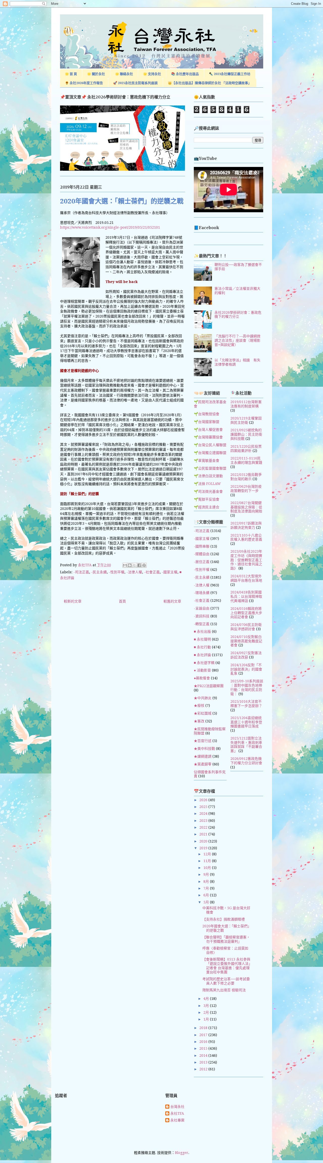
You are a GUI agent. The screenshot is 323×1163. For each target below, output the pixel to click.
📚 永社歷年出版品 (185, 74)
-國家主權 (169, 572)
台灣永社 (177, 1107)
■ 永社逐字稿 (204, 663)
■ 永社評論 (202, 655)
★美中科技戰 (204, 749)
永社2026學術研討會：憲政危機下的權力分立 (237, 314)
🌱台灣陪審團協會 (208, 437)
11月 (207, 861)
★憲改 (199, 721)
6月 (206, 895)
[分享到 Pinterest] (144, 565)
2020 (203, 841)
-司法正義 (81, 572)
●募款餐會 (202, 678)
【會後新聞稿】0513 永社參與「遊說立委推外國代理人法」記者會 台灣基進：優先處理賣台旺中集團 (226, 965)
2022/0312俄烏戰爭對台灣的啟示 (246, 477)
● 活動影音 (202, 670)
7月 (206, 888)
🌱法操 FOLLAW (207, 484)
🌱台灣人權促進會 (208, 430)
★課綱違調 (202, 756)
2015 (203, 1048)
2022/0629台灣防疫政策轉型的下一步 (246, 488)
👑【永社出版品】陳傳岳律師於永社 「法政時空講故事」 (209, 83)
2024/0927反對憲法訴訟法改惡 (246, 655)
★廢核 (199, 705)
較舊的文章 (172, 601)
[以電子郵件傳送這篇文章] (124, 565)
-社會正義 (152, 572)
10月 (207, 868)
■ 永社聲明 (202, 639)
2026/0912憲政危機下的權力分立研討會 (246, 761)
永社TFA (177, 1113)
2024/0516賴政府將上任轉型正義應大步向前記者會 (246, 613)
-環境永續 (201, 593)
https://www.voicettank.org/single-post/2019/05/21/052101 (110, 227)
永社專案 (177, 1120)
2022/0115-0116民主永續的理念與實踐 (246, 460)
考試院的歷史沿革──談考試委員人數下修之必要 (226, 981)
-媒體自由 (201, 554)
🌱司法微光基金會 (208, 491)
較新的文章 (73, 601)
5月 (206, 902)
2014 (203, 1055)
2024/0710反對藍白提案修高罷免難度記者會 (246, 641)
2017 (203, 1035)
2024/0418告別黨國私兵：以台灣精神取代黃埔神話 (246, 596)
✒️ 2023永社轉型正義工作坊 (229, 74)
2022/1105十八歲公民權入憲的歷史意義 (246, 537)
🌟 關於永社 (96, 74)
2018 (203, 1028)
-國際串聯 (201, 546)
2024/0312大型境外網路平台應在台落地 (246, 578)
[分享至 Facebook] (139, 565)
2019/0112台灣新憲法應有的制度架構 (246, 404)
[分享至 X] (134, 565)
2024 (203, 814)
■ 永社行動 (202, 647)
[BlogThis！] (129, 565)
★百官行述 (202, 741)
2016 (203, 1042)
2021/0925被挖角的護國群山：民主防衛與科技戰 (246, 434)
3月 (206, 1006)
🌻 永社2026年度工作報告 (84, 83)
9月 (206, 874)
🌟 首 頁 (71, 74)
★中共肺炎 (202, 698)
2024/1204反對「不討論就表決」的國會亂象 (246, 669)
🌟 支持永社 (152, 74)
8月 (206, 881)
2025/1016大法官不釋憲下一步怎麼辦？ (246, 703)
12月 (207, 854)
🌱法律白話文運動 (208, 476)
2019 (203, 848)
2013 (203, 1062)
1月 (206, 1019)
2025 (203, 807)
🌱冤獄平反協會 (206, 499)
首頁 (122, 601)
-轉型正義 (201, 624)
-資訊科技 (201, 616)
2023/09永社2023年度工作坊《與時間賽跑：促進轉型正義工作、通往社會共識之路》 (246, 559)
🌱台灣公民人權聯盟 (210, 445)
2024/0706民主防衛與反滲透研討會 (246, 627)
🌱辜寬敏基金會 (206, 461)
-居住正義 (201, 562)
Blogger (181, 1153)
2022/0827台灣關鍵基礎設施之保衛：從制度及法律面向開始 (246, 507)
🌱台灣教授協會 (206, 414)
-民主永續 (99, 572)
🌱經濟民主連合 (206, 507)
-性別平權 (116, 572)
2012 (203, 1069)
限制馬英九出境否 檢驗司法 (224, 990)
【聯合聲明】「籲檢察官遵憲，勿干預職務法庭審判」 (226, 939)
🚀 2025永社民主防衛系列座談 (135, 83)
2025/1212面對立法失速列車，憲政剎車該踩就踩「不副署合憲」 (246, 744)
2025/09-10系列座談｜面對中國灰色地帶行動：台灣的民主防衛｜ (246, 687)
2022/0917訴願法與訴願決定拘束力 (246, 525)
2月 (206, 1012)
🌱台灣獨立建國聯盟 (210, 453)
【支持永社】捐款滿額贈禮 (223, 919)
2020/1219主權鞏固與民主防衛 (246, 420)
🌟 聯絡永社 (124, 74)
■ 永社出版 (202, 631)
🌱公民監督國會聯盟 (210, 468)
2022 (203, 827)
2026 (203, 800)
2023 (203, 821)
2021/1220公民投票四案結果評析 (246, 448)
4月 (206, 999)
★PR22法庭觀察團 (209, 686)
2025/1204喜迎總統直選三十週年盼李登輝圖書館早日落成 (246, 722)
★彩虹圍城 (202, 713)
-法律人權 (134, 572)
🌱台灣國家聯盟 (206, 422)
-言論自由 (201, 608)
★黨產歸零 (202, 764)
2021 (203, 834)
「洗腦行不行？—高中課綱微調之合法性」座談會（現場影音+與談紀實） (237, 340)
